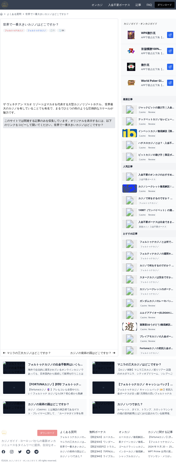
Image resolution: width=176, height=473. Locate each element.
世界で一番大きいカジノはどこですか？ (47, 14)
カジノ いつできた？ (71, 456)
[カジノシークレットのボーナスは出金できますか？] (129, 291)
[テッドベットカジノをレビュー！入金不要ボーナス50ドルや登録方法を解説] (129, 121)
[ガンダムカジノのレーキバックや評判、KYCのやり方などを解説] (129, 303)
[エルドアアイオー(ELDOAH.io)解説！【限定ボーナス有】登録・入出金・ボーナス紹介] (129, 315)
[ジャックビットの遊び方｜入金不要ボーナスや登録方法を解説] (129, 109)
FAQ (149, 5)
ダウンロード (164, 4)
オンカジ (97, 5)
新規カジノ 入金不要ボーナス (152, 226)
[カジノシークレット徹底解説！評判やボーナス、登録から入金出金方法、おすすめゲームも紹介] (129, 188)
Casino (142, 112)
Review (151, 112)
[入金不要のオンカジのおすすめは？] (129, 177)
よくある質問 (14, 14)
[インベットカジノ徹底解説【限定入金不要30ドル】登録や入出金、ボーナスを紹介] (129, 133)
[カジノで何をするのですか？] (129, 200)
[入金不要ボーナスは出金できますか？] (129, 224)
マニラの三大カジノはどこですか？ (29, 353)
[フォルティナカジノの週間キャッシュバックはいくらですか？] (129, 256)
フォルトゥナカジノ (148, 203)
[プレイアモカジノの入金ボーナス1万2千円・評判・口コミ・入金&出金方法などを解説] (129, 338)
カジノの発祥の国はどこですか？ (90, 353)
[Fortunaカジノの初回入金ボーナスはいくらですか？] (129, 350)
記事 (138, 5)
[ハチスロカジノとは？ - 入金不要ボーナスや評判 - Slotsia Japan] (129, 145)
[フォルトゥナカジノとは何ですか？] (129, 244)
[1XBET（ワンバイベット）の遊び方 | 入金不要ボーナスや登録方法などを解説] (129, 212)
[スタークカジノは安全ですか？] (129, 279)
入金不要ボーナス (119, 5)
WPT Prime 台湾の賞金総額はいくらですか (160, 453)
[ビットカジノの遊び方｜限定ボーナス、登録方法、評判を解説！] (129, 157)
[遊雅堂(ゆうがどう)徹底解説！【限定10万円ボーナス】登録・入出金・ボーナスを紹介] (129, 327)
